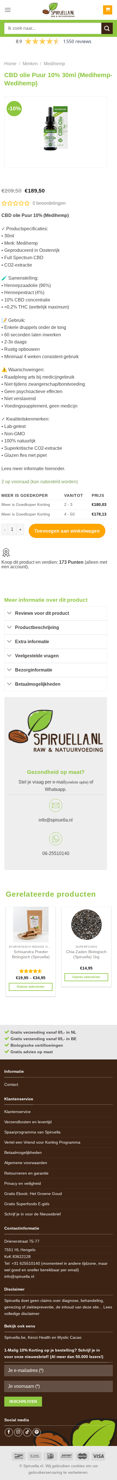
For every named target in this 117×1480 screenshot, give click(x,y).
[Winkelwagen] (107, 10)
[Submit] (107, 28)
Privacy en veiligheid (22, 1183)
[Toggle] (10, 613)
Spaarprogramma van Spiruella (32, 1132)
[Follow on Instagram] (18, 1432)
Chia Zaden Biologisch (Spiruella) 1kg (86, 954)
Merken (30, 63)
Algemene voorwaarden (25, 1162)
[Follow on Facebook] (9, 1432)
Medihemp (54, 63)
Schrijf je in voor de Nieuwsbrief (32, 1214)
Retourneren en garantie (26, 1173)
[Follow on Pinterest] (36, 1432)
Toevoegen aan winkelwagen (67, 531)
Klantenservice (17, 1111)
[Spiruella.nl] (58, 10)
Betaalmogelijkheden (23, 1152)
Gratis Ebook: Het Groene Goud (33, 1193)
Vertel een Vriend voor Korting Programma (42, 1142)
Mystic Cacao (69, 1337)
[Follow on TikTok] (27, 1432)
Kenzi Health (39, 1337)
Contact (11, 1084)
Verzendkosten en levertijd (28, 1122)
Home (10, 63)
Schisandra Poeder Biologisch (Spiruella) (31, 954)
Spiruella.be (15, 1337)
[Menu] (7, 10)
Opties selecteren (31, 986)
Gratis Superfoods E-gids (26, 1204)
